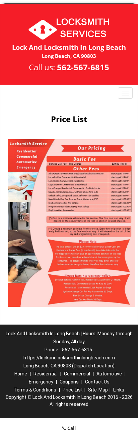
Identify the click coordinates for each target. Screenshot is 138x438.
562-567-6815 (83, 67)
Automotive (109, 373)
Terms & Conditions (35, 389)
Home (20, 373)
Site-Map (98, 389)
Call (71, 428)
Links (118, 389)
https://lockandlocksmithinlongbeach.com (69, 357)
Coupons (69, 381)
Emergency (41, 381)
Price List (73, 389)
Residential (45, 373)
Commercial (77, 373)
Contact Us (97, 381)
